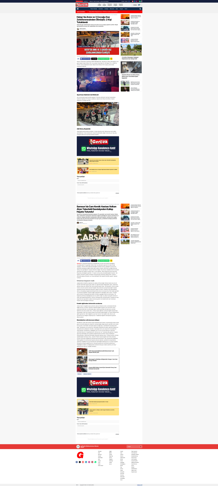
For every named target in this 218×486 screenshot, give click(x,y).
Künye (132, 465)
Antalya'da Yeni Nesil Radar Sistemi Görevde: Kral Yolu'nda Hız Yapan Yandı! (135, 28)
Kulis (99, 452)
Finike (121, 460)
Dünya (110, 457)
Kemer (121, 468)
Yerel (99, 462)
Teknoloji (111, 460)
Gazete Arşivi (134, 471)
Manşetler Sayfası (135, 454)
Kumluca (122, 475)
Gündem (85, 204)
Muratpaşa (122, 478)
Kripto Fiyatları (134, 460)
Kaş (121, 467)
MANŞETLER (86, 1)
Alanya (121, 454)
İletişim (132, 467)
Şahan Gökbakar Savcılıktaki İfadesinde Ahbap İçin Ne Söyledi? (135, 89)
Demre (121, 456)
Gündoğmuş (122, 464)
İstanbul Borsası (134, 456)
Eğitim (110, 452)
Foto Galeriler (134, 452)
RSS (77, 484)
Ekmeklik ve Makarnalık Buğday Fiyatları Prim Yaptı (135, 34)
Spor (99, 459)
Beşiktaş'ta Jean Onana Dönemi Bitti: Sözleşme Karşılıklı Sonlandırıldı (135, 83)
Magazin (111, 459)
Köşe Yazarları (134, 451)
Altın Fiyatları (134, 459)
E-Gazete (122, 1)
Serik (121, 479)
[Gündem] (131, 67)
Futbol (110, 462)
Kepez (121, 470)
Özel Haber (100, 457)
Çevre (110, 464)
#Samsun (79, 374)
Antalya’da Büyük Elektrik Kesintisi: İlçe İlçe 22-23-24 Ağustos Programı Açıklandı (136, 16)
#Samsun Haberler (87, 374)
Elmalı (121, 459)
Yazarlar (126, 1)
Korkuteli (122, 473)
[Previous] (87, 12)
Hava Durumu (134, 464)
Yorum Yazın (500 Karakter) (82, 182)
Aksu (121, 452)
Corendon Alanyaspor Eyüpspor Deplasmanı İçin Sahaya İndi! (136, 242)
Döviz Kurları (134, 457)
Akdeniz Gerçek (80, 14)
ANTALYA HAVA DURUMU (104, 1)
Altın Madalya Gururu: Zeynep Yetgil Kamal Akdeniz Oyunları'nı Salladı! (135, 236)
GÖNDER (117, 193)
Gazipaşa (122, 462)
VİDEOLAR (91, 1)
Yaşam (99, 460)
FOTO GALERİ (97, 1)
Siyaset (99, 456)
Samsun (79, 263)
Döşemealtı (122, 457)
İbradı (121, 465)
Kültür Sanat (100, 465)
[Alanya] (131, 49)
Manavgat (122, 476)
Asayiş (85, 14)
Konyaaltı (122, 471)
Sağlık (110, 451)
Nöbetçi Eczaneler (135, 462)
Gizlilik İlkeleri (134, 468)
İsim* (78, 178)
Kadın (99, 464)
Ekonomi (100, 454)
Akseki (121, 451)
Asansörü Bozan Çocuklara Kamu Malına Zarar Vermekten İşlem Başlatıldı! (130, 76)
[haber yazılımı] (139, 484)
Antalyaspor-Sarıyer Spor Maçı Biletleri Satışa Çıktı (99, 11)
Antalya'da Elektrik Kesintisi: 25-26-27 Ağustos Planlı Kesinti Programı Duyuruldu (135, 40)
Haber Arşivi (133, 470)
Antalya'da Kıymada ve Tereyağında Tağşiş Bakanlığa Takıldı (135, 22)
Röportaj (111, 456)
